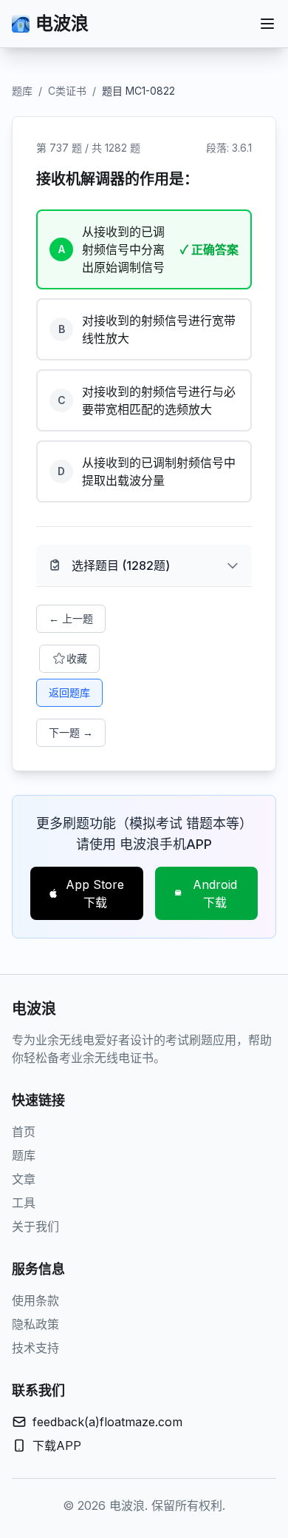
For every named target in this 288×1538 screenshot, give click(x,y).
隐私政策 (35, 1324)
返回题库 (69, 692)
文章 (23, 1179)
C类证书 (67, 90)
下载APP (56, 1445)
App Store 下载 (95, 893)
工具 (23, 1202)
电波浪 (62, 23)
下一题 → (71, 732)
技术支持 (35, 1347)
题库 (22, 90)
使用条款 (35, 1300)
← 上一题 (71, 618)
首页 (23, 1131)
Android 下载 (215, 893)
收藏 (76, 658)
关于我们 (35, 1226)
